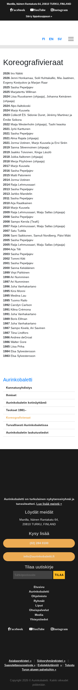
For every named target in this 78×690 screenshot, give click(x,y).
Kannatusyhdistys (19, 387)
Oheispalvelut (39, 610)
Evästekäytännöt (48, 665)
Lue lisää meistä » (49, 503)
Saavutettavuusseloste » (19, 665)
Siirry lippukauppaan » (39, 16)
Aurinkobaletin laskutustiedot (27, 432)
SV (60, 39)
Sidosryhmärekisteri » (51, 660)
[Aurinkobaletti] (39, 27)
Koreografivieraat (18, 417)
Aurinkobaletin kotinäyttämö (26, 402)
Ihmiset (11, 395)
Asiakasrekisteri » (20, 660)
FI (43, 39)
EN (51, 39)
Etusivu (39, 587)
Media (39, 614)
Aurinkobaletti (17, 379)
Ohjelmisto (39, 596)
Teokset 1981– (16, 410)
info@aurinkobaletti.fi (39, 556)
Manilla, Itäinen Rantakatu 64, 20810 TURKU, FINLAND (39, 3)
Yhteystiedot (39, 619)
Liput (39, 605)
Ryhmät (39, 601)
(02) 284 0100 (39, 543)
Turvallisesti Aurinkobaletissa (27, 425)
